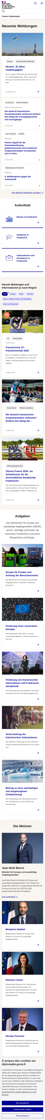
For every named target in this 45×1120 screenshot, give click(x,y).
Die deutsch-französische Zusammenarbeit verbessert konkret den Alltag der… (21, 417)
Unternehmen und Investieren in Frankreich (25, 258)
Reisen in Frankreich (27, 217)
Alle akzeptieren (22, 1103)
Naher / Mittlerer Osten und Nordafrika (17, 299)
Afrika (21, 294)
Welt (4, 294)
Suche (35, 3)
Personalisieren (22, 1116)
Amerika (30, 294)
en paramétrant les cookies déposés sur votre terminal (19, 1092)
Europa (12, 294)
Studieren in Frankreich (23, 236)
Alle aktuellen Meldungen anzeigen (26, 193)
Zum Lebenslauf (8, 897)
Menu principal (41, 3)
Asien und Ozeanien (10, 304)
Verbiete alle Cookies (22, 1109)
